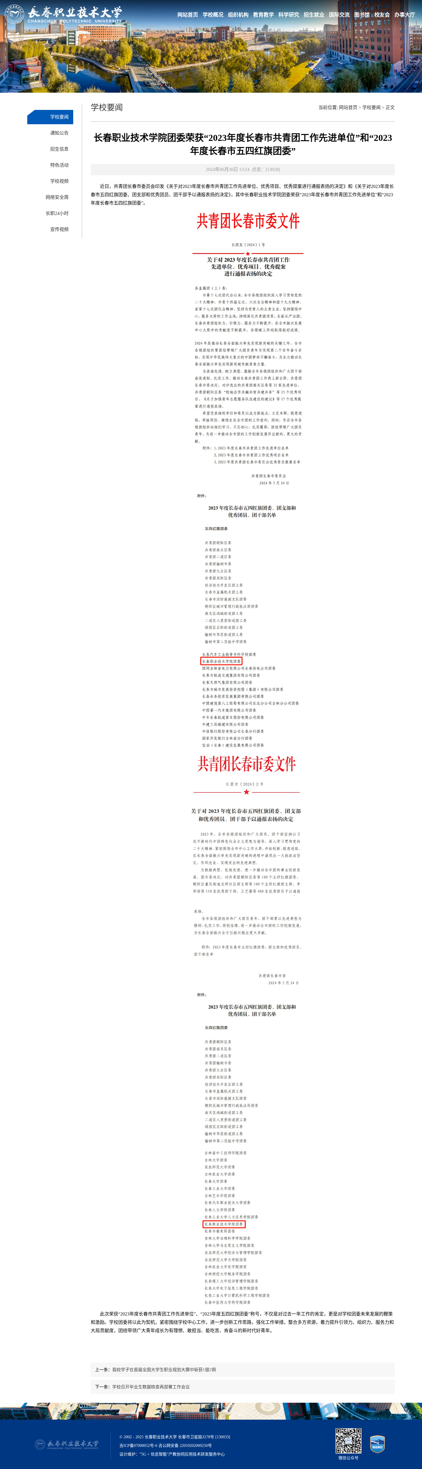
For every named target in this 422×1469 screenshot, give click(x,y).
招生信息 (59, 149)
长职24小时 (57, 213)
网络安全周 (57, 197)
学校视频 (59, 181)
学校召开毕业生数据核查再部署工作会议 (151, 1387)
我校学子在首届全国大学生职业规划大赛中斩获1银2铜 (164, 1369)
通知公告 (59, 133)
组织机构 (238, 15)
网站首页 (187, 15)
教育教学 (263, 15)
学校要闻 (59, 116)
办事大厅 (404, 15)
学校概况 (213, 15)
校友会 (382, 15)
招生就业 (314, 15)
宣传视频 (59, 229)
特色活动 (59, 165)
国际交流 (339, 15)
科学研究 (288, 15)
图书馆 (362, 15)
